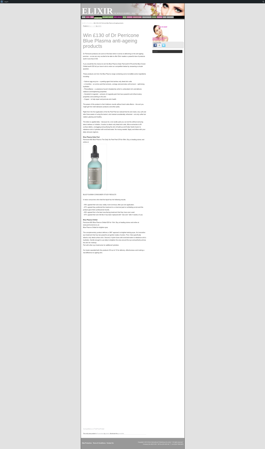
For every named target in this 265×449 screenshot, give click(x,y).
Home (83, 17)
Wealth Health (147, 17)
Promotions (98, 18)
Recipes (159, 17)
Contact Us (110, 443)
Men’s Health (118, 17)
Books (154, 17)
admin (99, 26)
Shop (164, 17)
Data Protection (87, 443)
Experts (129, 17)
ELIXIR (97, 11)
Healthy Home (137, 17)
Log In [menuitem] (6, 1)
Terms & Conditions (99, 443)
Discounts (170, 17)
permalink (121, 433)
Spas (92, 17)
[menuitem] (2, 1)
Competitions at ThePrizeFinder (93, 429)
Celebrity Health (108, 17)
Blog (124, 17)
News (87, 17)
